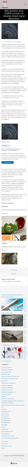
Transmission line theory (7, 435)
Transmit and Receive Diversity (9, 438)
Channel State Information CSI (9, 378)
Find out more (7, 162)
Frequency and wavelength (8, 383)
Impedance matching (6, 385)
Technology (4, 433)
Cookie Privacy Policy (7, 446)
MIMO (3, 396)
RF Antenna (4, 413)
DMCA (3, 448)
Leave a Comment (6, 41)
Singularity (4, 429)
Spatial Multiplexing (6, 431)
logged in (10, 281)
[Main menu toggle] (25, 4)
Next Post (14, 273)
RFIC (12, 41)
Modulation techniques (7, 398)
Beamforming (5, 374)
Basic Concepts (5, 372)
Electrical (4, 381)
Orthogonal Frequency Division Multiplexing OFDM (13, 405)
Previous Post (14, 270)
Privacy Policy (5, 441)
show (8, 145)
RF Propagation (5, 420)
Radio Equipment (5, 411)
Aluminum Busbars (6, 367)
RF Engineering (5, 418)
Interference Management (8, 392)
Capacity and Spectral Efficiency (9, 376)
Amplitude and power (6, 369)
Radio (3, 409)
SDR (3, 427)
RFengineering (5, 422)
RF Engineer (4, 416)
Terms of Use (5, 443)
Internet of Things (6, 394)
